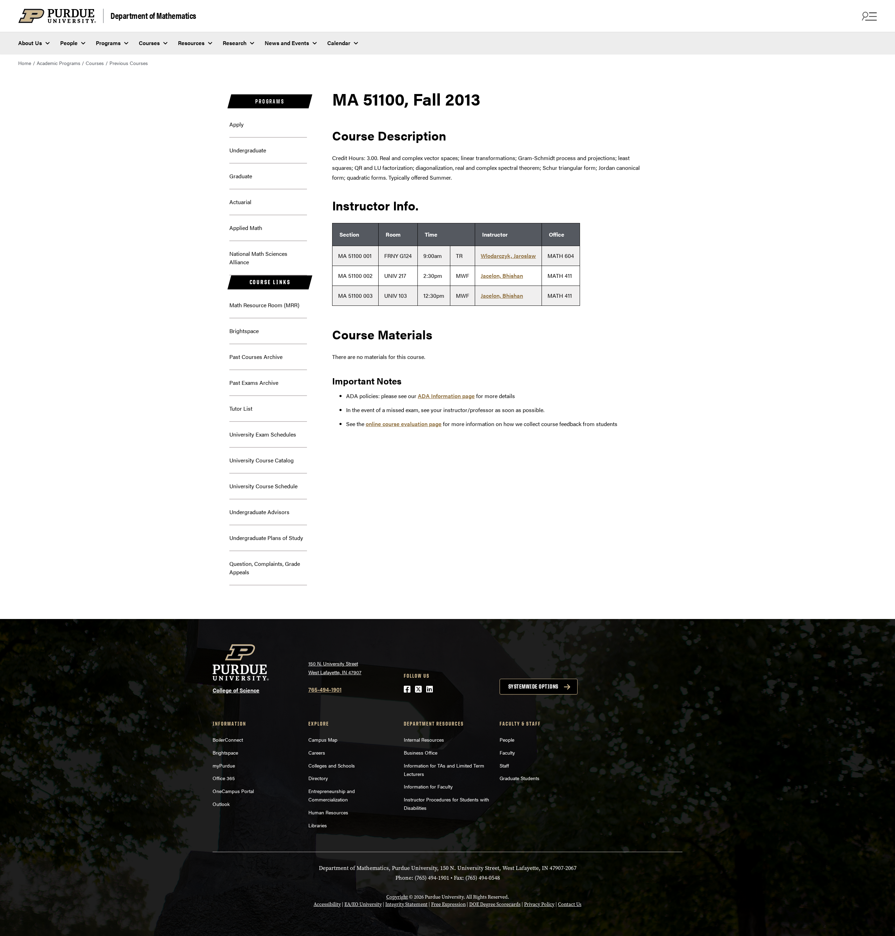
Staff (504, 765)
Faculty (507, 752)
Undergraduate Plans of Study (266, 538)
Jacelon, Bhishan (502, 276)
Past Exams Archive (253, 383)
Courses (149, 43)
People (69, 43)
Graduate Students (519, 778)
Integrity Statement (406, 904)
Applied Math (245, 228)
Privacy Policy (539, 904)
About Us (30, 43)
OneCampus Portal (233, 790)
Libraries (317, 825)
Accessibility (327, 904)
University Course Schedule (263, 486)
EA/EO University (363, 904)
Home (24, 62)
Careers (316, 752)
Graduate (240, 176)
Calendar (338, 43)
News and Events (287, 43)
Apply (236, 124)
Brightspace (244, 331)
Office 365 (224, 778)
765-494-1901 (325, 689)
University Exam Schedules (262, 434)
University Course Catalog (261, 460)
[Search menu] (868, 16)
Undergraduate (247, 150)
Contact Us (569, 904)
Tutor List (240, 408)
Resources (191, 43)
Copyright (397, 897)
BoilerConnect (228, 739)
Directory (318, 778)
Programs (108, 43)
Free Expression (448, 904)
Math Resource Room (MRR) (264, 305)
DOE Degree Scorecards (495, 904)
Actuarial (240, 202)
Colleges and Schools (331, 765)
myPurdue (224, 765)
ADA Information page (446, 396)
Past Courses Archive (255, 357)
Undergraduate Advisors (259, 512)
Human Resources (328, 812)
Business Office (420, 752)
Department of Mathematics (153, 15)
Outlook (221, 803)
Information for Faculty (428, 786)
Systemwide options (533, 686)
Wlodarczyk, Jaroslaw (508, 256)
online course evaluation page (404, 424)
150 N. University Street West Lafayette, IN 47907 (334, 668)
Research (234, 43)
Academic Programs (58, 62)
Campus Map (322, 739)
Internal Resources (424, 739)
